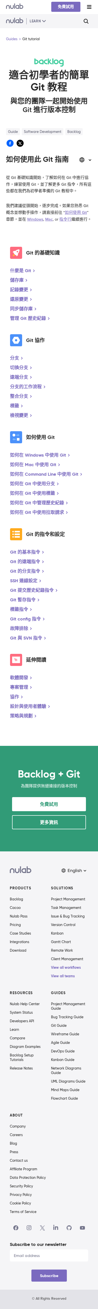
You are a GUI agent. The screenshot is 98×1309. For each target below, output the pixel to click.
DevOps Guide (63, 1051)
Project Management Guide (68, 1006)
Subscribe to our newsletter (38, 1244)
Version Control (63, 925)
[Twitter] (42, 1228)
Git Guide (59, 1025)
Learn (14, 1029)
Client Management (67, 959)
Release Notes (21, 1068)
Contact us (19, 1160)
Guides (11, 39)
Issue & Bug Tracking (68, 916)
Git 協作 (35, 340)
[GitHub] (69, 1227)
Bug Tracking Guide (67, 1017)
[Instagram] (29, 1227)
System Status (21, 1012)
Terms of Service (23, 1211)
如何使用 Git (76, 212)
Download (18, 950)
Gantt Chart (61, 942)
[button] (74, 870)
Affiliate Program (23, 1169)
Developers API (22, 1021)
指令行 (65, 219)
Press (14, 1152)
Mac (49, 219)
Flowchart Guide (64, 1098)
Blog (13, 1143)
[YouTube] (82, 1228)
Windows (35, 219)
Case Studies (20, 933)
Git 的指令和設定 (45, 534)
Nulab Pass (18, 916)
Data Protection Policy (28, 1177)
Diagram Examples (25, 1046)
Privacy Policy (21, 1194)
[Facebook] (15, 1227)
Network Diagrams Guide (66, 1070)
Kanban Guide (62, 1059)
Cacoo (15, 907)
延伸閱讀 (36, 660)
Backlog (16, 899)
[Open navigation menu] (89, 7)
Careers (16, 1135)
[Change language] (85, 160)
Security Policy (21, 1186)
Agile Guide (60, 1042)
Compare (17, 1038)
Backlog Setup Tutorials (22, 1057)
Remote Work (62, 950)
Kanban (57, 933)
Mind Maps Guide (65, 1090)
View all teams (63, 976)
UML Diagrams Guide (68, 1081)
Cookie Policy (20, 1203)
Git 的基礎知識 (43, 253)
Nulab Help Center (25, 1004)
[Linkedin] (55, 1228)
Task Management (66, 907)
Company (18, 1126)
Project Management (68, 899)
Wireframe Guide (65, 1034)
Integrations (19, 942)
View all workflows (66, 967)
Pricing (15, 925)
